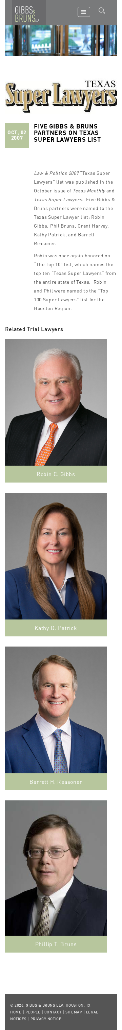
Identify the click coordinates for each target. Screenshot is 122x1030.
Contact (53, 1012)
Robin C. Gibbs (56, 473)
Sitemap (73, 1012)
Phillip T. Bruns (56, 943)
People (32, 1012)
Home (15, 1012)
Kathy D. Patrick (56, 627)
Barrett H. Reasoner (55, 781)
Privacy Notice (46, 1018)
